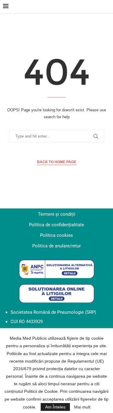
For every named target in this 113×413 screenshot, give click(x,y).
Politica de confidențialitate (56, 224)
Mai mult (82, 407)
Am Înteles (55, 407)
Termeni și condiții (56, 214)
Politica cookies (56, 235)
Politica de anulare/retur (56, 246)
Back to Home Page (56, 162)
